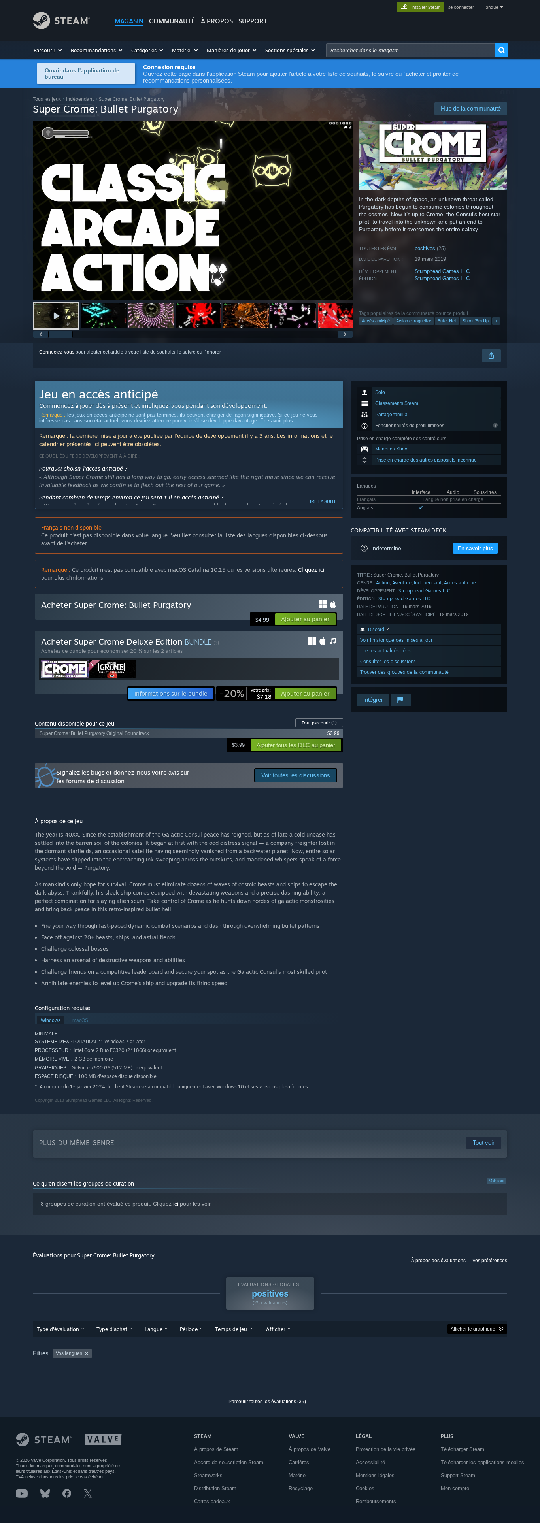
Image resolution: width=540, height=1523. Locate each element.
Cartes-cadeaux (212, 1501)
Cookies (365, 1488)
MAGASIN (129, 21)
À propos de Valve (309, 1449)
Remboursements (376, 1501)
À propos (217, 21)
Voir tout (496, 1180)
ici (175, 1204)
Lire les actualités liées (385, 651)
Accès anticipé (376, 321)
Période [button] (189, 1329)
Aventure (402, 583)
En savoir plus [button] (475, 548)
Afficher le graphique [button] (473, 1329)
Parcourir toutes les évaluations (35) (267, 1401)
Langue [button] (153, 1329)
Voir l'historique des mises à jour (396, 640)
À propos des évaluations (438, 1260)
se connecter (461, 7)
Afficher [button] (275, 1329)
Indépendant (80, 99)
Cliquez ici (311, 569)
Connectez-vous (56, 352)
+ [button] (496, 321)
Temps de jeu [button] (232, 1329)
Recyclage (301, 1488)
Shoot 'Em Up (476, 321)
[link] (245, 693)
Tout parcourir (319, 723)
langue (491, 7)
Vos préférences (489, 1260)
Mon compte (455, 1488)
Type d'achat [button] (111, 1329)
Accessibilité (370, 1462)
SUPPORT (253, 21)
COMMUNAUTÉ (172, 21)
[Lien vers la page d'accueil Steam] (61, 27)
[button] (48, 50)
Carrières (299, 1462)
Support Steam (458, 1475)
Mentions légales (375, 1475)
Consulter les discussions (388, 661)
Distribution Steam (215, 1488)
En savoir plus (276, 421)
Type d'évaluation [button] (58, 1329)
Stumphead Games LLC (442, 271)
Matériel (298, 1475)
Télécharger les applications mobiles (482, 1462)
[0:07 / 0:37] (193, 210)
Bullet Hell (447, 321)
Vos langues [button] (69, 1353)
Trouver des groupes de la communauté (404, 672)
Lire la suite (322, 501)
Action (383, 583)
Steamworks (208, 1475)
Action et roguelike (413, 321)
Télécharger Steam (462, 1449)
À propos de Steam (216, 1449)
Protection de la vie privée (385, 1449)
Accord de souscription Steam (228, 1462)
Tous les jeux (47, 99)
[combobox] (410, 50)
